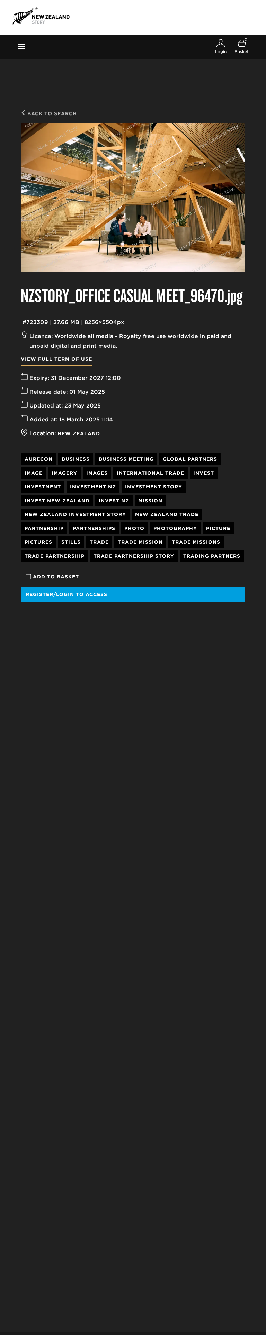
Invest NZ (114, 500)
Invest (203, 473)
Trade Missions (196, 542)
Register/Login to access (66, 594)
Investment (43, 487)
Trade (99, 542)
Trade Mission (140, 542)
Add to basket (56, 576)
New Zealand (78, 433)
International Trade (150, 473)
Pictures (38, 542)
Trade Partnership (55, 556)
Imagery (64, 473)
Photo (134, 528)
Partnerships (94, 528)
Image (34, 473)
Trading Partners (211, 556)
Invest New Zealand (57, 500)
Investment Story (153, 487)
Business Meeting (126, 459)
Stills (71, 542)
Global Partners (190, 459)
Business (76, 459)
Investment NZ (93, 487)
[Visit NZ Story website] (41, 16)
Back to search (51, 113)
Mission (150, 500)
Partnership (44, 528)
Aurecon (39, 459)
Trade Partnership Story (134, 556)
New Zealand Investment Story (75, 514)
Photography (175, 528)
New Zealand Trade (166, 514)
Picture (218, 528)
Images (97, 473)
